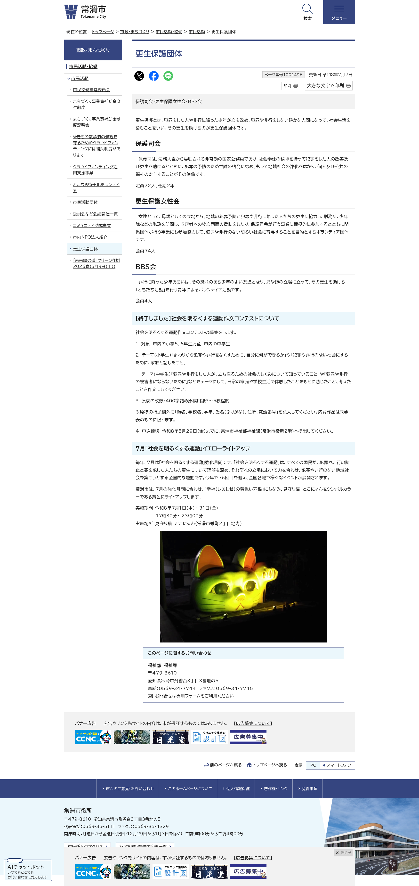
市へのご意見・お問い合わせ (130, 789)
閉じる (346, 852)
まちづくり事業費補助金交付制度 (97, 104)
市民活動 (197, 32)
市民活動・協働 (169, 32)
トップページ (103, 32)
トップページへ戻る (270, 765)
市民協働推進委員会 (91, 90)
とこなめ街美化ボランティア (96, 187)
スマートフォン (339, 765)
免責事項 (309, 789)
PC (313, 765)
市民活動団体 (85, 202)
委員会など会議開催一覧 (95, 214)
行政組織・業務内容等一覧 (143, 847)
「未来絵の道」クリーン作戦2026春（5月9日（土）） (96, 263)
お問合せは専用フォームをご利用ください (194, 696)
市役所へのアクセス (85, 847)
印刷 (287, 86)
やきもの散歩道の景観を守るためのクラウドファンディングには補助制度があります (97, 146)
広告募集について (253, 723)
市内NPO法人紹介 (90, 237)
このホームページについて (190, 789)
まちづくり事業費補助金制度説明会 (97, 122)
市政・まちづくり (134, 32)
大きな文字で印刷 (325, 85)
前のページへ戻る (226, 765)
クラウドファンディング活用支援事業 (95, 170)
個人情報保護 (238, 789)
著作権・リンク (276, 789)
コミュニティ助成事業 (92, 225)
